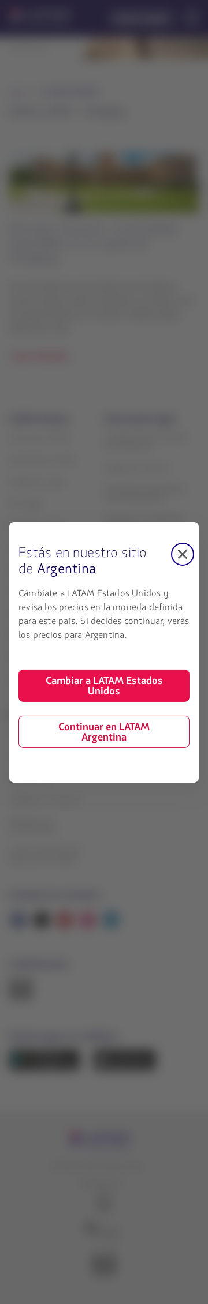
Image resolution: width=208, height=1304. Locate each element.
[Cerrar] (182, 553)
